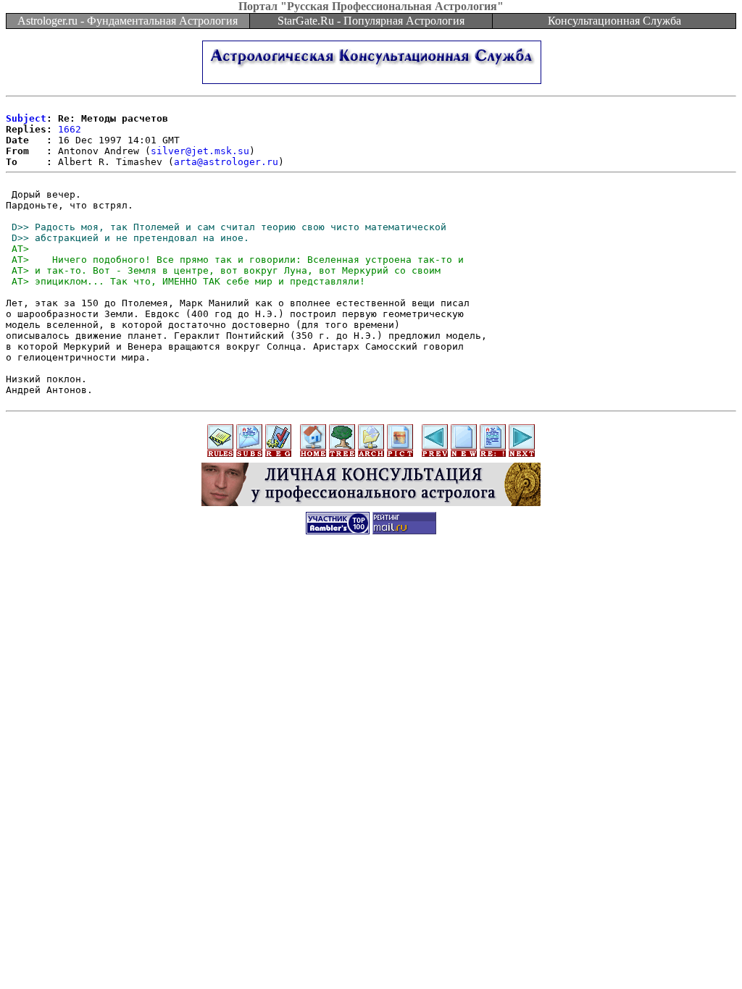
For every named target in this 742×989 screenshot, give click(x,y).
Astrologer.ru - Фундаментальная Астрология (127, 20)
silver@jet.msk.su (200, 151)
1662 (69, 129)
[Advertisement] (371, 577)
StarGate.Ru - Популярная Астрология (371, 20)
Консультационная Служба (614, 20)
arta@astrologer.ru (226, 161)
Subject (26, 118)
